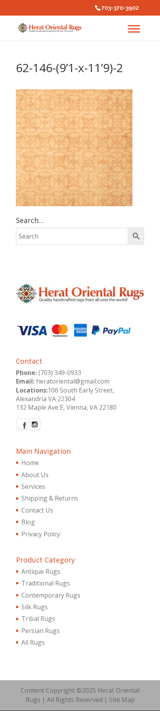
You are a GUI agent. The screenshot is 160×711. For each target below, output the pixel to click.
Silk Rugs (34, 607)
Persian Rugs (40, 630)
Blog (28, 522)
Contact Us (37, 510)
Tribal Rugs (38, 618)
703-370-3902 (120, 7)
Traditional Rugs (45, 583)
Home (30, 462)
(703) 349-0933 (59, 372)
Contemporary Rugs (50, 595)
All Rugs (33, 642)
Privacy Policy (40, 534)
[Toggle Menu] (134, 28)
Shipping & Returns (49, 498)
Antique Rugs (40, 571)
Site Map (122, 699)
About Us (35, 474)
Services (33, 486)
